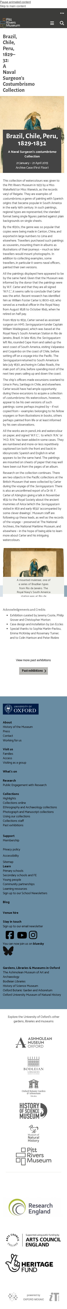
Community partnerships (19, 884)
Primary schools (13, 871)
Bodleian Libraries (14, 981)
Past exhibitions (32, 670)
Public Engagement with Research (25, 785)
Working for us (12, 740)
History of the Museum (18, 727)
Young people (12, 879)
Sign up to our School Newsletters (25, 893)
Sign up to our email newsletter (23, 926)
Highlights (9, 798)
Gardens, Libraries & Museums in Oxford (31, 968)
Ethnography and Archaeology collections (30, 807)
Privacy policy (11, 849)
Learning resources (15, 889)
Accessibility (11, 855)
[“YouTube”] (22, 937)
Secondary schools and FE (20, 875)
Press (6, 731)
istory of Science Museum (21, 986)
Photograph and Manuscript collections (28, 812)
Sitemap (8, 862)
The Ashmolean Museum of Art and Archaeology (26, 975)
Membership (11, 840)
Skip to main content (13, 6)
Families (8, 754)
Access (7, 758)
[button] (62, 13)
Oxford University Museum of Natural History (32, 995)
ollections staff (14, 821)
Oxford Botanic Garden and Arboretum (27, 990)
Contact (8, 736)
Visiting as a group (14, 762)
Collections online (14, 803)
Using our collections (16, 816)
